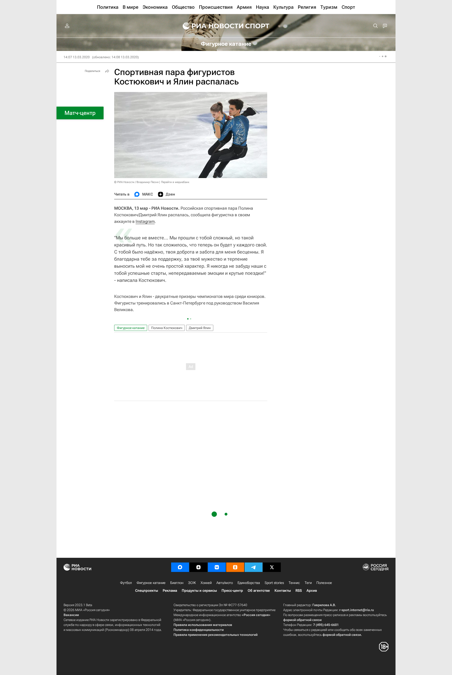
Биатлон (176, 583)
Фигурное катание (131, 328)
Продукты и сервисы (199, 590)
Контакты (282, 590)
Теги (308, 583)
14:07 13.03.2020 (77, 57)
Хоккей (206, 583)
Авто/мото (224, 583)
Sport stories (274, 583)
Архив (312, 590)
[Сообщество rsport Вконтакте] (217, 567)
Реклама (170, 590)
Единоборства (249, 583)
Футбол (126, 583)
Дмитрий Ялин (200, 328)
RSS (298, 590)
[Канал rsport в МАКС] (180, 567)
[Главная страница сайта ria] (210, 26)
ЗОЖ (192, 583)
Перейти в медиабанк (175, 182)
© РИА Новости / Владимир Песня (136, 182)
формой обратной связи (302, 620)
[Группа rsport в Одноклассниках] (235, 567)
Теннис (294, 583)
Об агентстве (259, 590)
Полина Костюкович (166, 328)
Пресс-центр (232, 590)
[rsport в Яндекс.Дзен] (198, 567)
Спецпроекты (146, 590)
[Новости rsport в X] (272, 567)
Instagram (145, 221)
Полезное (324, 583)
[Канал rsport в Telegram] (253, 567)
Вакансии (71, 615)
